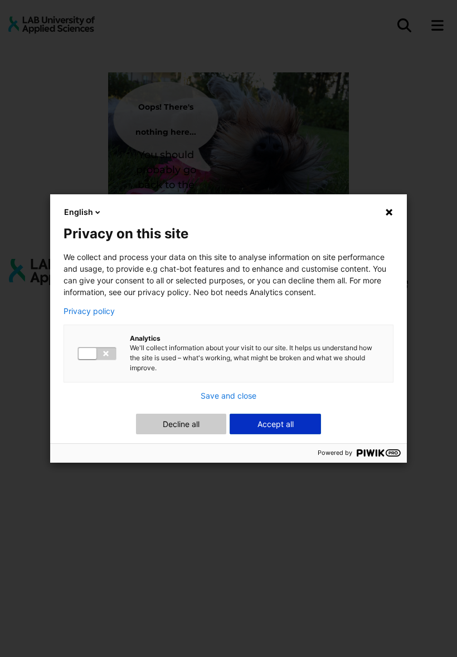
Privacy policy (89, 311)
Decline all (181, 424)
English (78, 212)
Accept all (275, 424)
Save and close (228, 395)
